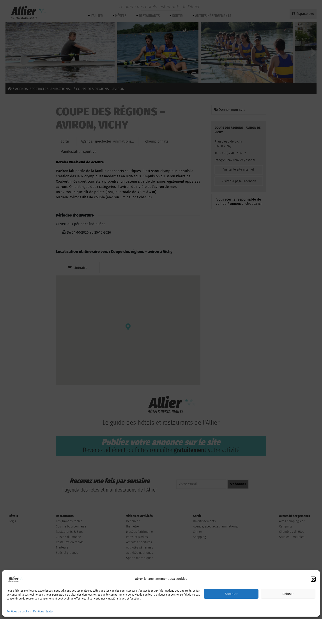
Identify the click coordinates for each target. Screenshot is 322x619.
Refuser (288, 594)
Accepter (231, 594)
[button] (313, 579)
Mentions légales (43, 611)
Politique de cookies (19, 611)
